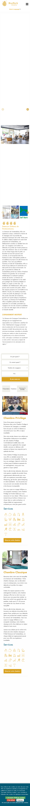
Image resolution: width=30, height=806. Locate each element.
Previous (2, 109)
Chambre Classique (15, 572)
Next (27, 109)
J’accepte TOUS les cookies (16, 798)
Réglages (20, 800)
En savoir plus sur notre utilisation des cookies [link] (15, 802)
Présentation (6, 389)
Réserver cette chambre (12, 540)
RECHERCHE (16, 379)
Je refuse (12, 800)
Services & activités (22, 388)
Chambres (13, 389)
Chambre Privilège (15, 418)
